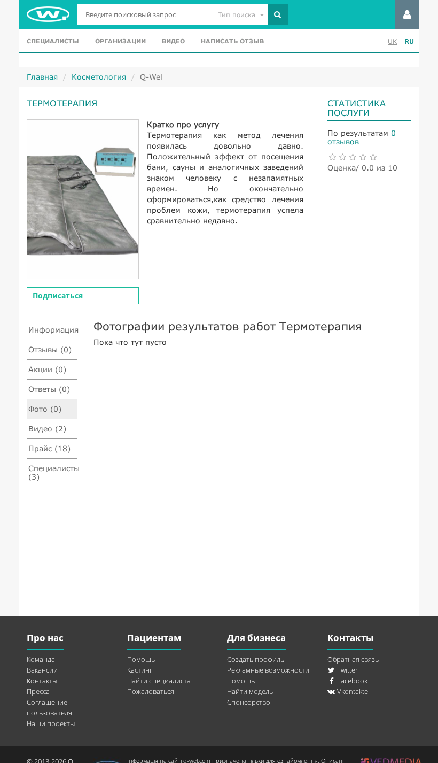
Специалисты (53, 40)
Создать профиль (255, 659)
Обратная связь (353, 659)
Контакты (42, 680)
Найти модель (250, 691)
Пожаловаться (150, 691)
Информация (52, 329)
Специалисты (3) (52, 472)
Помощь (141, 659)
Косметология (99, 76)
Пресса (38, 691)
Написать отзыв (232, 40)
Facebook (351, 680)
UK (392, 41)
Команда (41, 659)
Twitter (346, 670)
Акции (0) (47, 369)
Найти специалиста (159, 680)
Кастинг (139, 670)
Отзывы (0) (50, 349)
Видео (173, 40)
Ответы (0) (49, 389)
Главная (42, 76)
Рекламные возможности (268, 670)
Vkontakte (351, 691)
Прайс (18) (49, 448)
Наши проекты (51, 723)
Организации (120, 40)
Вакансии (42, 670)
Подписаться (58, 295)
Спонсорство (248, 702)
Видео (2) (47, 428)
